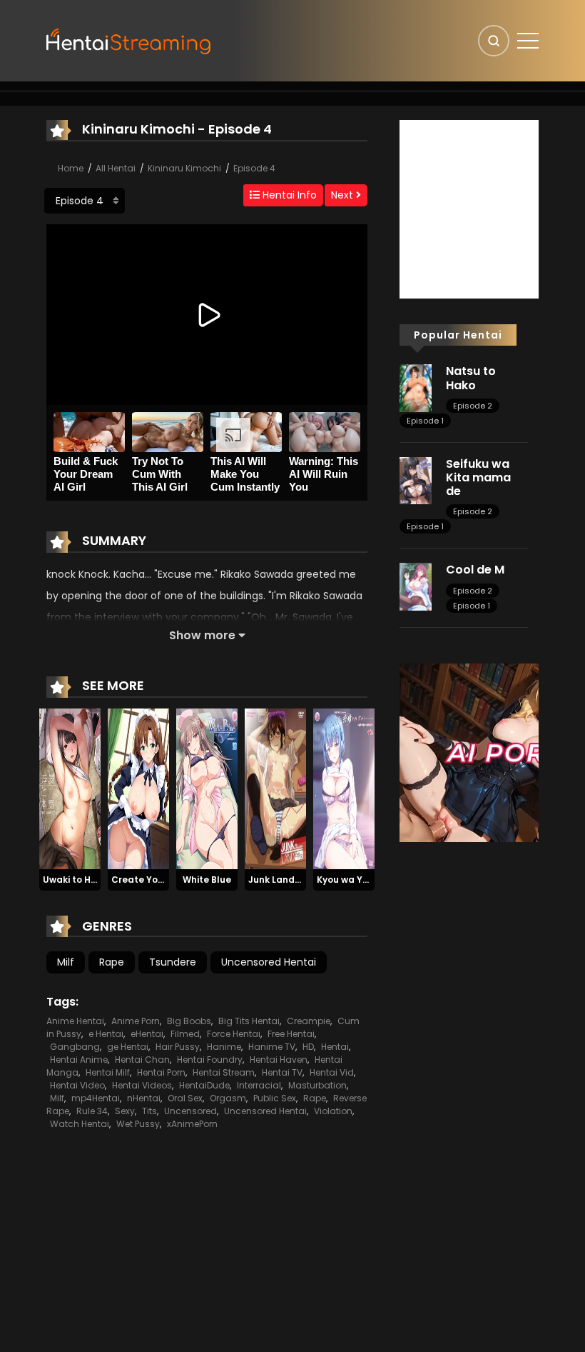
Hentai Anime (79, 1059)
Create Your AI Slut (155, 879)
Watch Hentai (79, 1124)
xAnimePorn (192, 1124)
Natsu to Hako (471, 378)
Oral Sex (185, 1098)
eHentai (147, 1034)
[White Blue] (207, 788)
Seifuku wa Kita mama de (478, 477)
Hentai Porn (161, 1072)
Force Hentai (233, 1034)
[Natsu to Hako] (416, 387)
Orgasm (228, 1098)
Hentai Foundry (210, 1059)
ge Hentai (127, 1047)
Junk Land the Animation (305, 879)
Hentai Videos (142, 1085)
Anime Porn (135, 1021)
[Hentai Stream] (129, 40)
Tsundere (172, 962)
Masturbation (317, 1085)
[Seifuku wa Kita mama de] (416, 480)
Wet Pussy (138, 1124)
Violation (333, 1111)
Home (70, 168)
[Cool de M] (416, 586)
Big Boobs (189, 1021)
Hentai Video (77, 1085)
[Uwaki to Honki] (70, 788)
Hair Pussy (178, 1047)
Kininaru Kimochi (184, 168)
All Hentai (116, 168)
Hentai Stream (224, 1072)
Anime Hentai (75, 1021)
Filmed (185, 1034)
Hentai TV (282, 1072)
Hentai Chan (142, 1059)
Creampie (308, 1021)
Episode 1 (425, 420)
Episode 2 (472, 405)
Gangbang (75, 1047)
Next (343, 195)
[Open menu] (528, 41)
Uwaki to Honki (76, 879)
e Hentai (105, 1034)
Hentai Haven (278, 1059)
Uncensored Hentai (268, 962)
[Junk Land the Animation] (275, 788)
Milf (65, 962)
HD (308, 1047)
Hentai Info (288, 195)
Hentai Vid (332, 1072)
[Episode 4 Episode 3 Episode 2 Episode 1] (84, 201)
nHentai (144, 1098)
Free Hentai (291, 1034)
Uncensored (190, 1111)
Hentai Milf (108, 1072)
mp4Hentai (95, 1098)
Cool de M (475, 569)
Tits (149, 1111)
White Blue (207, 879)
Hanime (224, 1047)
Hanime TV (271, 1047)
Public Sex (274, 1098)
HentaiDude (204, 1085)
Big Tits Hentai (249, 1021)
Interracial (259, 1085)
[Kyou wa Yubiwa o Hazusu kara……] (344, 788)
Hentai (335, 1047)
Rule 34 (92, 1111)
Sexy (125, 1111)
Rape (111, 962)
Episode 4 (254, 168)
